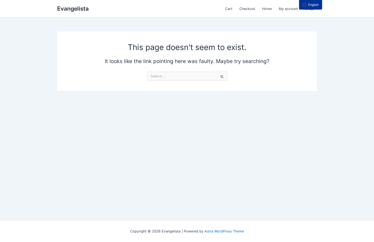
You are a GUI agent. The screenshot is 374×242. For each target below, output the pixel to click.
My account (288, 8)
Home (267, 8)
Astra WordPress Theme (224, 231)
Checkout (247, 8)
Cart (228, 8)
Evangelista (73, 8)
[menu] (310, 5)
